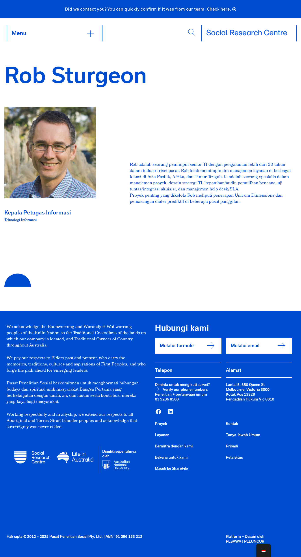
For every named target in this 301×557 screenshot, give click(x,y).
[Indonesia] (158, 411)
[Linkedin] (170, 411)
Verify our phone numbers (185, 389)
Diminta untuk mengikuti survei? (182, 385)
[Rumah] (246, 32)
